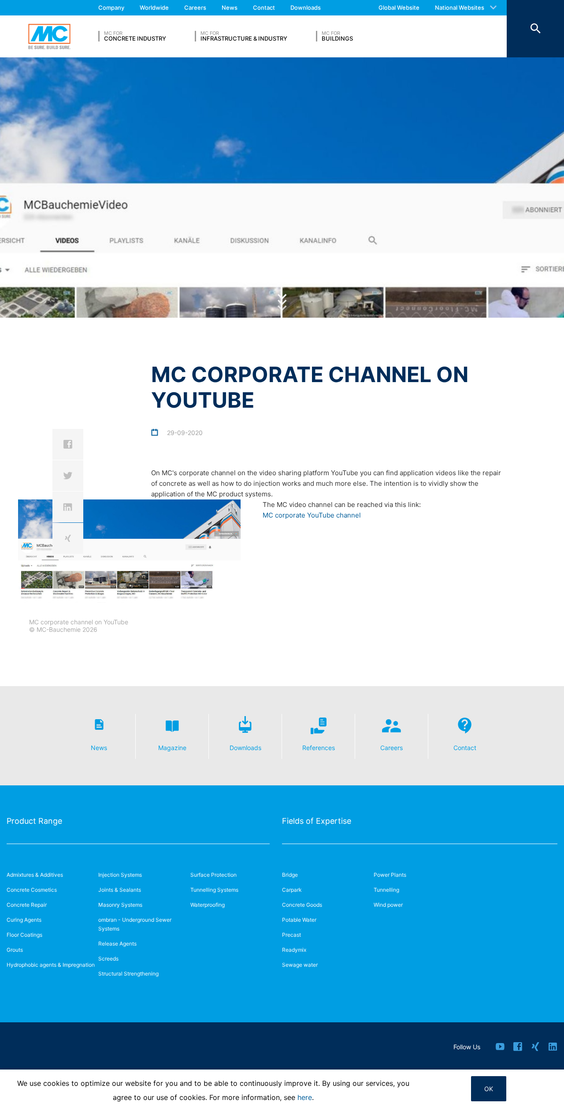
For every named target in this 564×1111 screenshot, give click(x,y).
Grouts (15, 949)
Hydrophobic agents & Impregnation (51, 964)
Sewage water (300, 964)
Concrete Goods (302, 904)
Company (111, 7)
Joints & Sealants (119, 889)
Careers (195, 7)
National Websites (459, 7)
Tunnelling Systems (214, 889)
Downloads (305, 7)
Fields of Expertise (316, 821)
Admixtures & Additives (35, 874)
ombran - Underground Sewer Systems (134, 924)
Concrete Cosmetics (32, 889)
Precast (291, 934)
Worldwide (154, 7)
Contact (264, 7)
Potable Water (299, 919)
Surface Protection (213, 874)
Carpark (292, 889)
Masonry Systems (120, 904)
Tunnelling (386, 889)
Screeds (108, 958)
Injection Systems (120, 874)
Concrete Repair (27, 904)
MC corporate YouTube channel (312, 515)
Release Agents (117, 943)
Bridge (290, 874)
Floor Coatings (24, 934)
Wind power (388, 904)
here (304, 1097)
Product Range (34, 821)
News (229, 7)
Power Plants (390, 874)
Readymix (294, 949)
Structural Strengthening (128, 973)
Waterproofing (207, 904)
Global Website (398, 7)
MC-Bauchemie (49, 36)
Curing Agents (24, 919)
